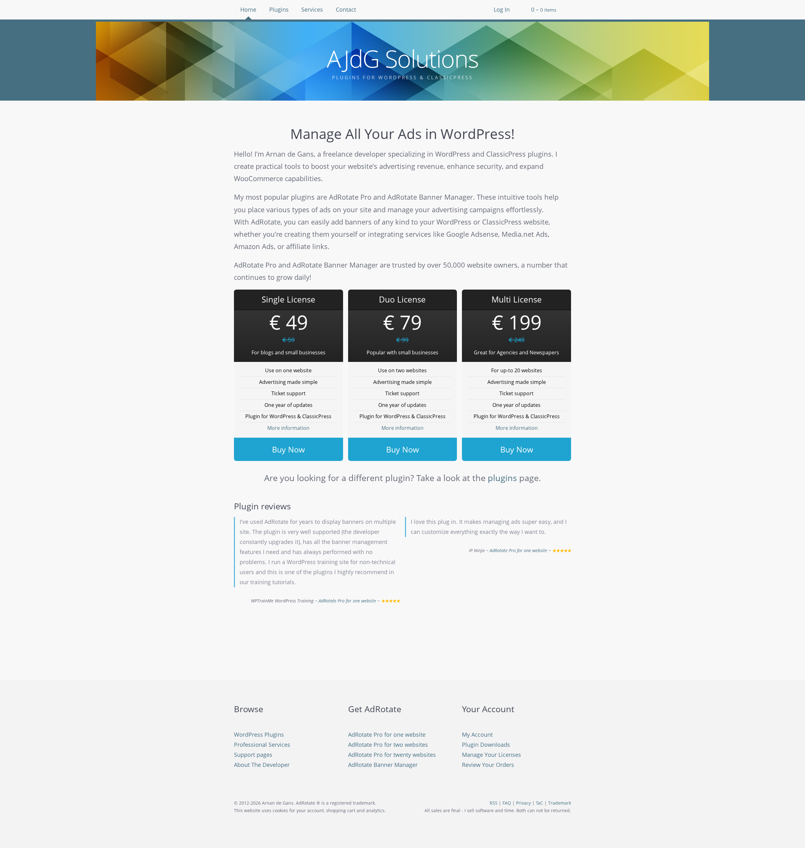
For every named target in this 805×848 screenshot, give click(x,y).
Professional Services (262, 744)
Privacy (523, 803)
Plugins (279, 9)
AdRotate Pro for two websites (388, 744)
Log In (502, 9)
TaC (539, 803)
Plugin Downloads (486, 744)
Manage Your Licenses (491, 754)
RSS (493, 803)
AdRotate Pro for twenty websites (392, 754)
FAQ (506, 803)
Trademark (559, 803)
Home (248, 9)
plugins (502, 478)
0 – (543, 9)
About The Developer (262, 764)
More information (288, 427)
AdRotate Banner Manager (383, 764)
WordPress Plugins (259, 734)
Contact (346, 9)
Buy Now (288, 449)
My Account (477, 734)
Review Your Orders (488, 764)
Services (312, 9)
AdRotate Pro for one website (347, 601)
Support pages (253, 754)
